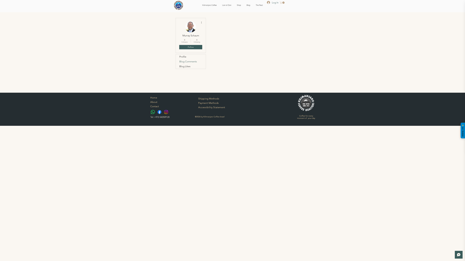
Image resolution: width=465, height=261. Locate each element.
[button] (239, 5)
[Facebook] (159, 112)
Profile (182, 56)
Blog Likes (184, 66)
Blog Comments (188, 61)
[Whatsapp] (152, 112)
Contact (154, 106)
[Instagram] (166, 112)
